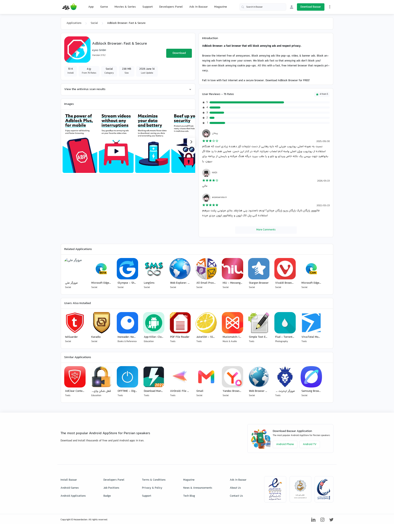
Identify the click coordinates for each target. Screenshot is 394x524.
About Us (235, 488)
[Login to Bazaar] (291, 7)
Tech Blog (189, 496)
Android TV (309, 444)
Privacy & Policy (152, 488)
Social (94, 23)
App (91, 7)
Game (104, 7)
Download (179, 53)
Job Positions (111, 488)
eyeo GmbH (99, 50)
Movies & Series (125, 6)
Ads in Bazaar (198, 6)
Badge (107, 496)
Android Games (70, 488)
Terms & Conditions (154, 480)
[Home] (69, 7)
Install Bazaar (69, 480)
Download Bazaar (310, 7)
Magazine (220, 6)
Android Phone (285, 444)
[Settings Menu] (329, 6)
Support (147, 6)
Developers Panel (171, 6)
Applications (73, 23)
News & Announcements (197, 488)
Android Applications (73, 496)
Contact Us (236, 496)
